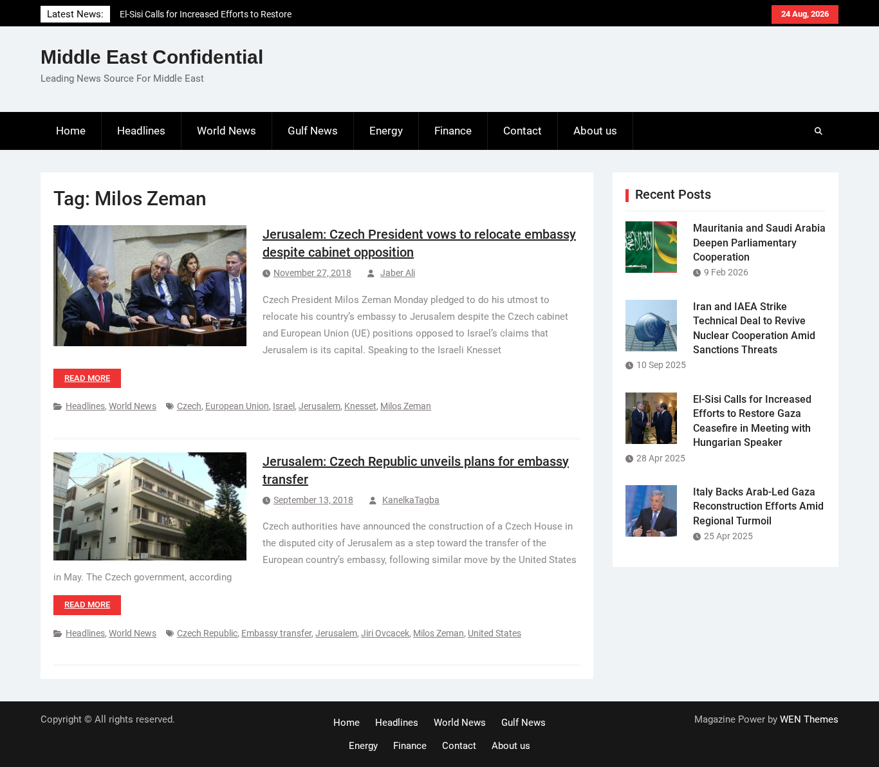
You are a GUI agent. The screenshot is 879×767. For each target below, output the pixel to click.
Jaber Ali (397, 273)
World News (226, 130)
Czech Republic (207, 633)
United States (494, 633)
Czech (189, 406)
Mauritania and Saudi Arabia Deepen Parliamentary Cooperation (759, 242)
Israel (284, 406)
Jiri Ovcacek (385, 633)
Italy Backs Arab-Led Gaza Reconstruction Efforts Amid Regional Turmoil (758, 506)
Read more (87, 378)
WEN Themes (809, 719)
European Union (237, 406)
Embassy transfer (276, 633)
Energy (386, 130)
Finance (453, 130)
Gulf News (313, 130)
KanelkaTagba (410, 500)
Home (71, 130)
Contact (522, 130)
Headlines (141, 130)
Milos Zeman (405, 406)
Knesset (360, 406)
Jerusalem (319, 406)
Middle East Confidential (152, 57)
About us (595, 130)
